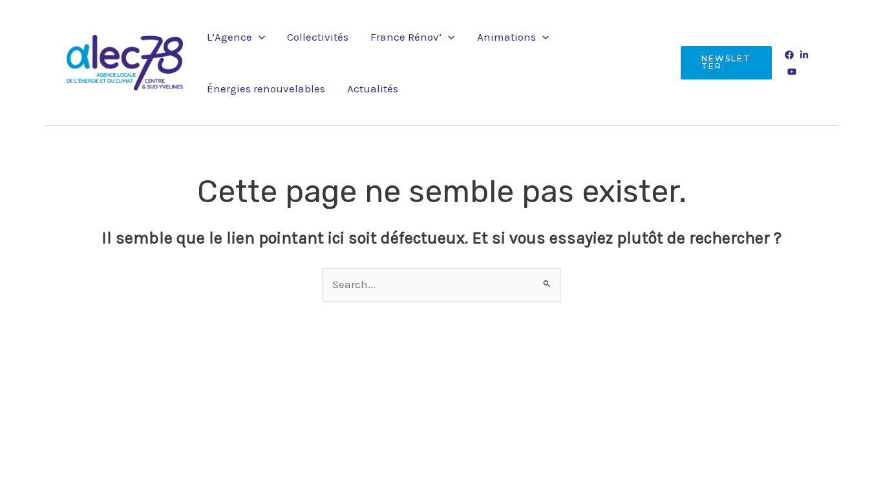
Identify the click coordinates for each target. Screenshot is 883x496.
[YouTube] (791, 71)
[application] (258, 36)
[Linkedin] (804, 54)
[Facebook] (789, 54)
